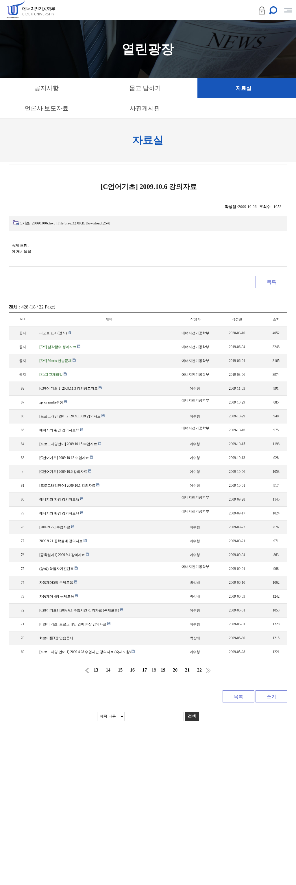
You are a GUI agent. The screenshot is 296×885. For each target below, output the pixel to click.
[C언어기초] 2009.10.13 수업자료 (64, 458)
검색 (192, 716)
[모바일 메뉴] (288, 10)
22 (199, 670)
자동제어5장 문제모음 (56, 583)
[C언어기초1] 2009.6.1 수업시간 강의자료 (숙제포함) (79, 610)
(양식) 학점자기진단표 (57, 569)
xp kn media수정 (51, 402)
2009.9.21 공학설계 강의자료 (61, 541)
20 (175, 670)
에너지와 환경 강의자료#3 (59, 430)
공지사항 (46, 88)
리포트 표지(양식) (53, 333)
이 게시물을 (21, 251)
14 (108, 670)
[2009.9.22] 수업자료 (55, 527)
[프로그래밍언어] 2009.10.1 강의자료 (67, 486)
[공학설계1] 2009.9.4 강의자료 (62, 555)
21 (187, 670)
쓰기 (271, 696)
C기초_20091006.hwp (65, 223)
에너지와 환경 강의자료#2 (59, 499)
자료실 (243, 88)
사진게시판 (145, 108)
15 (120, 670)
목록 (271, 282)
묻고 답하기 (145, 88)
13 (96, 670)
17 (144, 670)
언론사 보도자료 (47, 108)
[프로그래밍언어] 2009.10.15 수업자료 (68, 444)
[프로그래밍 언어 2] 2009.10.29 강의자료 (70, 416)
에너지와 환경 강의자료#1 (59, 513)
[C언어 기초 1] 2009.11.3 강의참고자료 (69, 388)
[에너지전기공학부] (41, 10)
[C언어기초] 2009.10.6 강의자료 (63, 472)
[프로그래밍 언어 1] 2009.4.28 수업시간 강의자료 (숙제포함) (85, 652)
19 (163, 670)
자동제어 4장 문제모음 (57, 596)
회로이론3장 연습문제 (56, 638)
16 (132, 670)
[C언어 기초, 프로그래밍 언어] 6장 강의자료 (73, 624)
